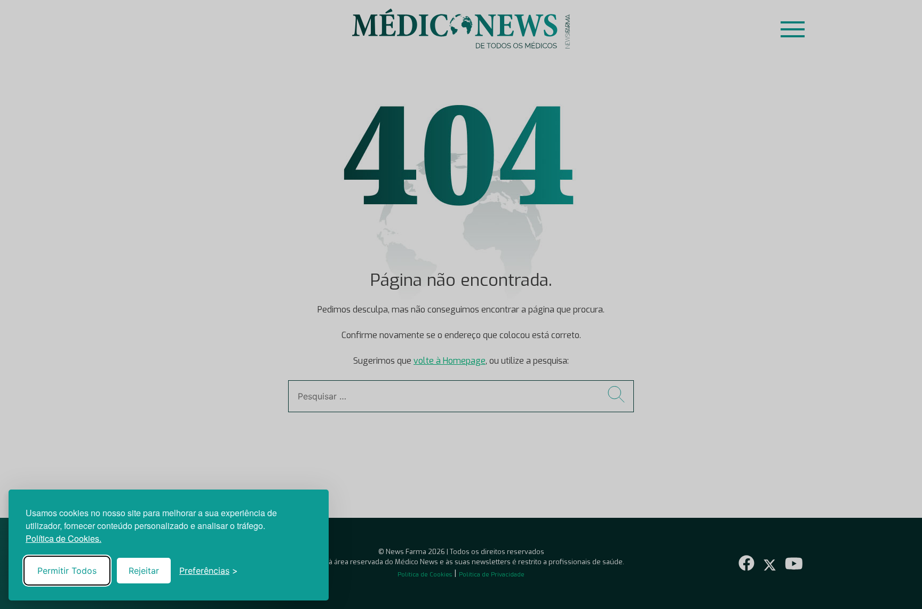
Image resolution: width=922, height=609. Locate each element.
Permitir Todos (67, 570)
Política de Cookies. (63, 538)
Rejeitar (144, 570)
